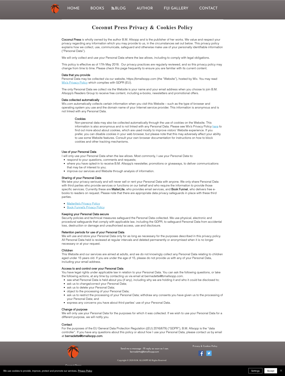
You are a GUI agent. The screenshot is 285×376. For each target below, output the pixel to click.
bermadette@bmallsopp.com (163, 276)
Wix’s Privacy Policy (75, 82)
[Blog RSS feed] (112, 8)
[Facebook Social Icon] (201, 353)
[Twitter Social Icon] (209, 353)
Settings (255, 370)
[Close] (281, 370)
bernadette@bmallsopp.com (83, 336)
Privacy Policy (85, 370)
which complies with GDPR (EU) (109, 82)
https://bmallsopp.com (141, 79)
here (215, 126)
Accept (270, 370)
